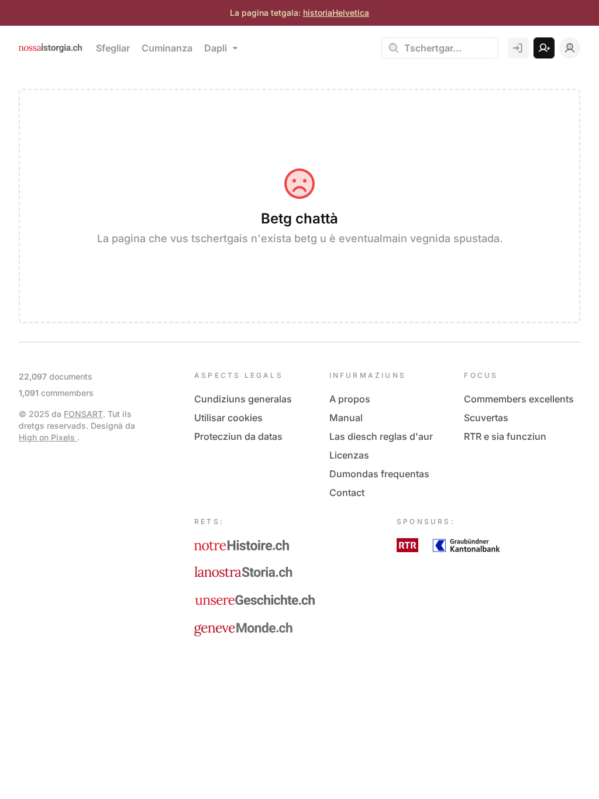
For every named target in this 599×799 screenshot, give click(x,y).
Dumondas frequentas (379, 474)
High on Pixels (48, 437)
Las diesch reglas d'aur (381, 436)
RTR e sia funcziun (505, 436)
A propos (349, 399)
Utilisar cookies (228, 417)
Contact (346, 492)
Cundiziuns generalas (243, 399)
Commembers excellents (519, 399)
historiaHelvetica (336, 13)
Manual (346, 417)
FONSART (83, 414)
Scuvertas (486, 417)
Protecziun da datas (238, 436)
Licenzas (349, 455)
